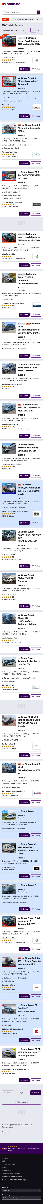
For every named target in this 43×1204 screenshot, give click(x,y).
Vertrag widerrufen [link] (8, 1164)
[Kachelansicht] (38, 30)
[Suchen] (38, 12)
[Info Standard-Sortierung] (28, 30)
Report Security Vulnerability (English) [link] (15, 1180)
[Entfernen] (33, 19)
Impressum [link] (5, 1158)
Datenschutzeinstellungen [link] (11, 1173)
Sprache (5, 1187)
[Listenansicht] (33, 30)
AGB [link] (3, 1161)
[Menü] (39, 4)
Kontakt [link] (4, 1167)
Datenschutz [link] (6, 1170)
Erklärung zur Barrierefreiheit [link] (12, 1177)
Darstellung (6, 1195)
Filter (4, 19)
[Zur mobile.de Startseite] (11, 4)
